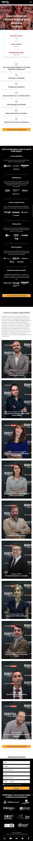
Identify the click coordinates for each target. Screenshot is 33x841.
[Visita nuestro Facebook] (28, 838)
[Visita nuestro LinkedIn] (16, 838)
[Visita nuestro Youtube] (10, 838)
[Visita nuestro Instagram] (4, 838)
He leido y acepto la (12, 784)
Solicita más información (16, 129)
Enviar (16, 788)
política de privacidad (16, 784)
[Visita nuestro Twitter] (22, 838)
